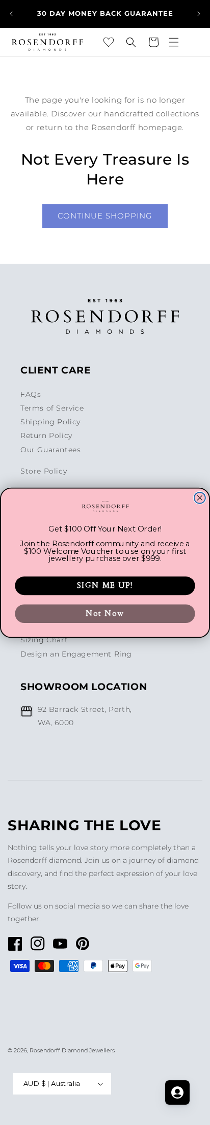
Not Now (105, 613)
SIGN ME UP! (105, 585)
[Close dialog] (199, 497)
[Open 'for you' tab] (177, 1092)
